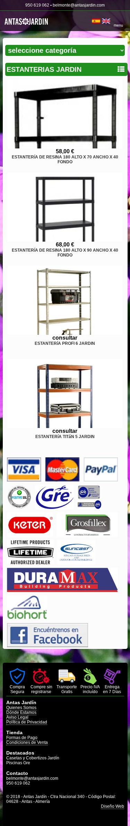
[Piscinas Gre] (54, 507)
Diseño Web (112, 806)
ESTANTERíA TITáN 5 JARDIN (65, 436)
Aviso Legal (17, 717)
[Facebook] (47, 645)
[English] (106, 21)
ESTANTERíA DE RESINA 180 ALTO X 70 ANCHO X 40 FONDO (65, 159)
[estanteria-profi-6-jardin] (65, 300)
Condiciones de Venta (27, 742)
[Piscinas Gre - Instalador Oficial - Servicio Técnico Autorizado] (89, 507)
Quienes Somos (21, 707)
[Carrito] (91, 21)
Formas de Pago (21, 737)
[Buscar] (89, 21)
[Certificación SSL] (19, 507)
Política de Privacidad (26, 722)
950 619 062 (37, 5)
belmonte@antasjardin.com (79, 5)
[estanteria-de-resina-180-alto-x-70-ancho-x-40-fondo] (65, 113)
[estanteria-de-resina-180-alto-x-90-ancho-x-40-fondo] (65, 207)
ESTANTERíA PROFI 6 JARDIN (65, 343)
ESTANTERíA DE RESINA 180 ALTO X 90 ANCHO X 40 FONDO (65, 252)
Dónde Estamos (21, 712)
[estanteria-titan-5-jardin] (65, 393)
